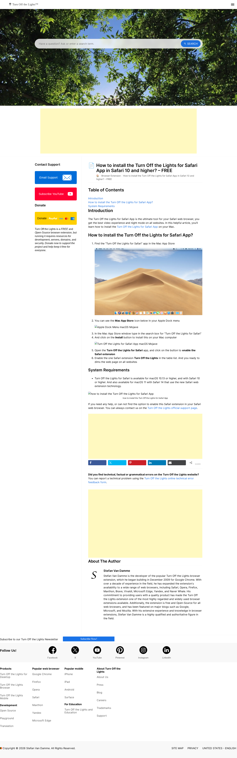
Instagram (143, 657)
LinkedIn (166, 657)
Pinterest (119, 657)
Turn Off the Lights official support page (172, 408)
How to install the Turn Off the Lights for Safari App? (120, 202)
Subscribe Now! (88, 638)
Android (69, 689)
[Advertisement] (118, 131)
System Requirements (101, 206)
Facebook (52, 657)
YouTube (97, 657)
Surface (69, 697)
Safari (35, 697)
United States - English (219, 748)
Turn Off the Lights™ (25, 4)
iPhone (68, 674)
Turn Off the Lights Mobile (11, 697)
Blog (99, 692)
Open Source (8, 710)
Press (100, 684)
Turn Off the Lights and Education (78, 711)
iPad (67, 681)
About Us (102, 677)
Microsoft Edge (41, 720)
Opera (36, 689)
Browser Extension (111, 175)
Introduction (95, 198)
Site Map (177, 748)
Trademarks (104, 708)
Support (102, 715)
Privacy (193, 748)
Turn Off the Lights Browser (11, 686)
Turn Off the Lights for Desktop (13, 675)
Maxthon (37, 705)
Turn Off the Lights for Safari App (137, 226)
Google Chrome (42, 674)
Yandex (36, 712)
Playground (7, 718)
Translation (6, 726)
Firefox (36, 681)
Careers (101, 700)
